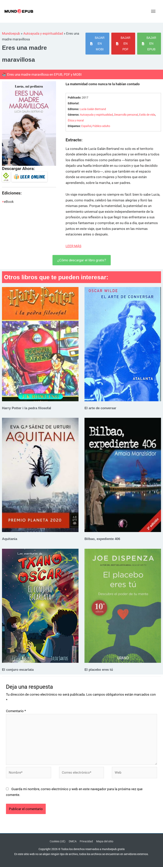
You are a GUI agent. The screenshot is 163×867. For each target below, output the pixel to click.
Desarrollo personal (126, 114)
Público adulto (101, 126)
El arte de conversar (100, 408)
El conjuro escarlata (18, 670)
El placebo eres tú (98, 670)
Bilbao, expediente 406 (102, 539)
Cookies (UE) (57, 841)
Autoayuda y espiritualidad (43, 33)
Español (86, 126)
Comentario (16, 711)
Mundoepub (11, 33)
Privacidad (86, 841)
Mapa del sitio (104, 841)
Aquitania (9, 539)
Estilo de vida (147, 114)
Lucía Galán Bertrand (93, 109)
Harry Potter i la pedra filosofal (26, 408)
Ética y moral (76, 120)
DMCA (73, 841)
